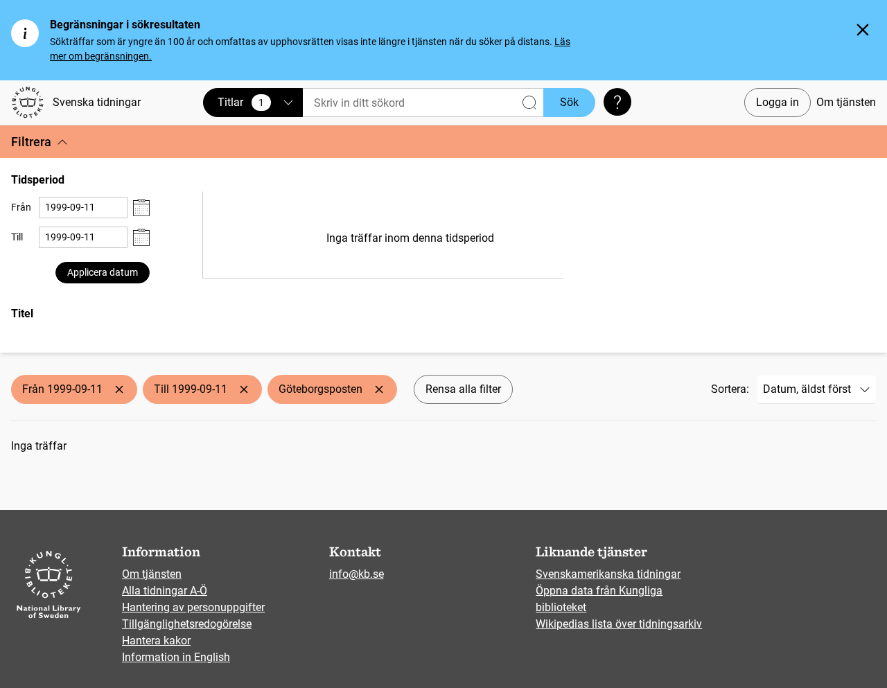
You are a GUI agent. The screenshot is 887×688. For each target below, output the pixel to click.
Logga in (777, 102)
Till (17, 236)
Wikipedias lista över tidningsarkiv (619, 623)
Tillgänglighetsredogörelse (187, 623)
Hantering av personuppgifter (193, 607)
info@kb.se (356, 574)
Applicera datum (102, 272)
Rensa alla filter (463, 389)
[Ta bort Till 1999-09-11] (244, 389)
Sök (569, 102)
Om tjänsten (846, 102)
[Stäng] (863, 30)
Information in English (176, 657)
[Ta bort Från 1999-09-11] (119, 389)
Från (21, 207)
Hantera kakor (156, 640)
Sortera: (730, 389)
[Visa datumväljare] (141, 207)
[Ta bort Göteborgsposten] (379, 389)
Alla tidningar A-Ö (164, 590)
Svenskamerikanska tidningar (608, 574)
